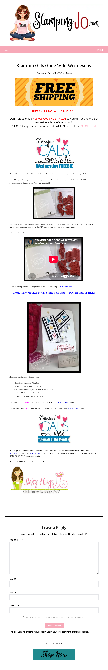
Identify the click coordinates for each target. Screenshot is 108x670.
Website (14, 605)
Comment (16, 540)
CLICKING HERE (64, 286)
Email (13, 592)
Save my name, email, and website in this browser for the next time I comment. (54, 617)
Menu (100, 49)
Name (13, 579)
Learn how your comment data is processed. (68, 631)
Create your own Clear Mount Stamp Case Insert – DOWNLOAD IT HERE (54, 292)
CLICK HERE (89, 126)
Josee (69, 72)
